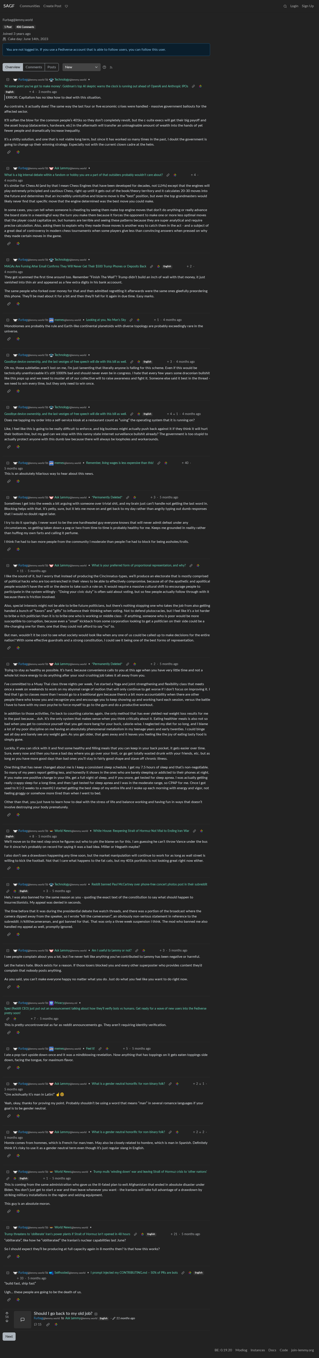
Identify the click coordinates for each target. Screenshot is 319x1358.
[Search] (285, 6)
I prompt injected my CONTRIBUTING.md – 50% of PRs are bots (134, 1272)
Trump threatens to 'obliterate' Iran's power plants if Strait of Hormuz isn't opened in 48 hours (67, 1234)
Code (284, 1350)
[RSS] (111, 67)
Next (9, 1336)
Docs (272, 1350)
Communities (30, 6)
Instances (258, 1350)
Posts (52, 67)
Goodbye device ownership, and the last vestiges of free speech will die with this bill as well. (65, 361)
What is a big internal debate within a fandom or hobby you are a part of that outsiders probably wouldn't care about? (83, 175)
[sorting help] (104, 67)
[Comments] (22, 1319)
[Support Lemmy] (66, 6)
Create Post (52, 6)
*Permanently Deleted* (107, 497)
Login (294, 6)
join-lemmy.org (302, 1350)
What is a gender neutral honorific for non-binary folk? (128, 1083)
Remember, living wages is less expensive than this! (120, 463)
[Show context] (193, 86)
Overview (12, 67)
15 (39, 1324)
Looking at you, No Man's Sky (106, 320)
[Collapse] (7, 79)
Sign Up (308, 6)
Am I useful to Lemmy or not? (112, 950)
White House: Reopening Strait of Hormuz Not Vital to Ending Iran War (141, 831)
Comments (34, 67)
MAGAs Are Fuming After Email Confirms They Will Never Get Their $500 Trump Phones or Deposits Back (75, 266)
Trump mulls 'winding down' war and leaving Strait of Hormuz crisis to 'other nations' (150, 1171)
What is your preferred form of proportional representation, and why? (139, 565)
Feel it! (90, 1048)
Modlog (241, 1350)
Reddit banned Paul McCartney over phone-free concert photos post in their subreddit (149, 884)
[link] (200, 86)
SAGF (9, 6)
